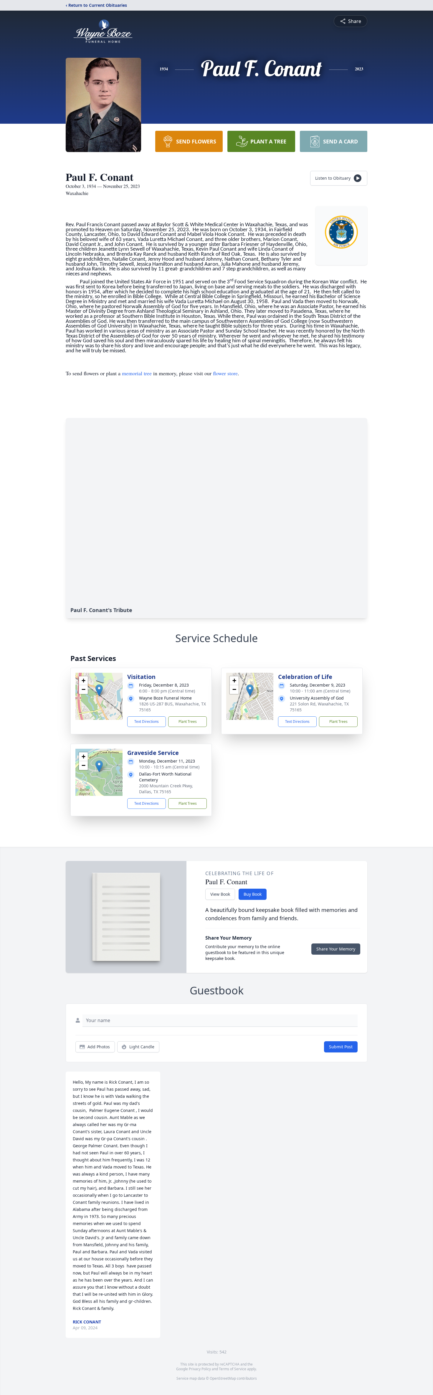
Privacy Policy (200, 1368)
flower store (225, 373)
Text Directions (146, 721)
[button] (99, 690)
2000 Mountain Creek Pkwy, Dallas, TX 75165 (166, 788)
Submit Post (341, 1046)
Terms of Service (232, 1368)
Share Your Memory (335, 949)
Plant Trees (188, 721)
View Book (220, 894)
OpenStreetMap (223, 1378)
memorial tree (137, 373)
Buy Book (253, 894)
